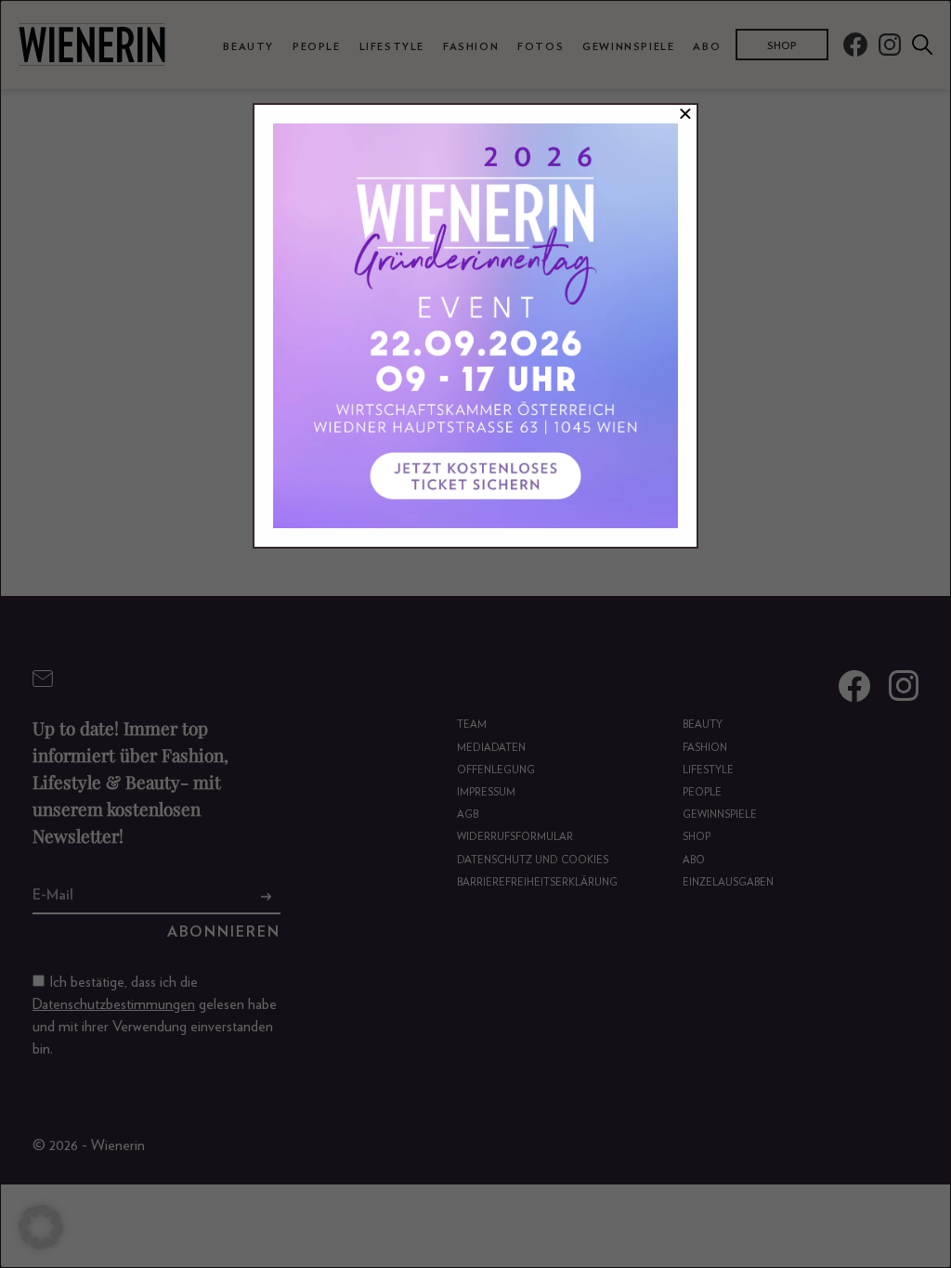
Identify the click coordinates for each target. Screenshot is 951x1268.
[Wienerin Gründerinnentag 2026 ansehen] (475, 325)
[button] (41, 1227)
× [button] (685, 114)
